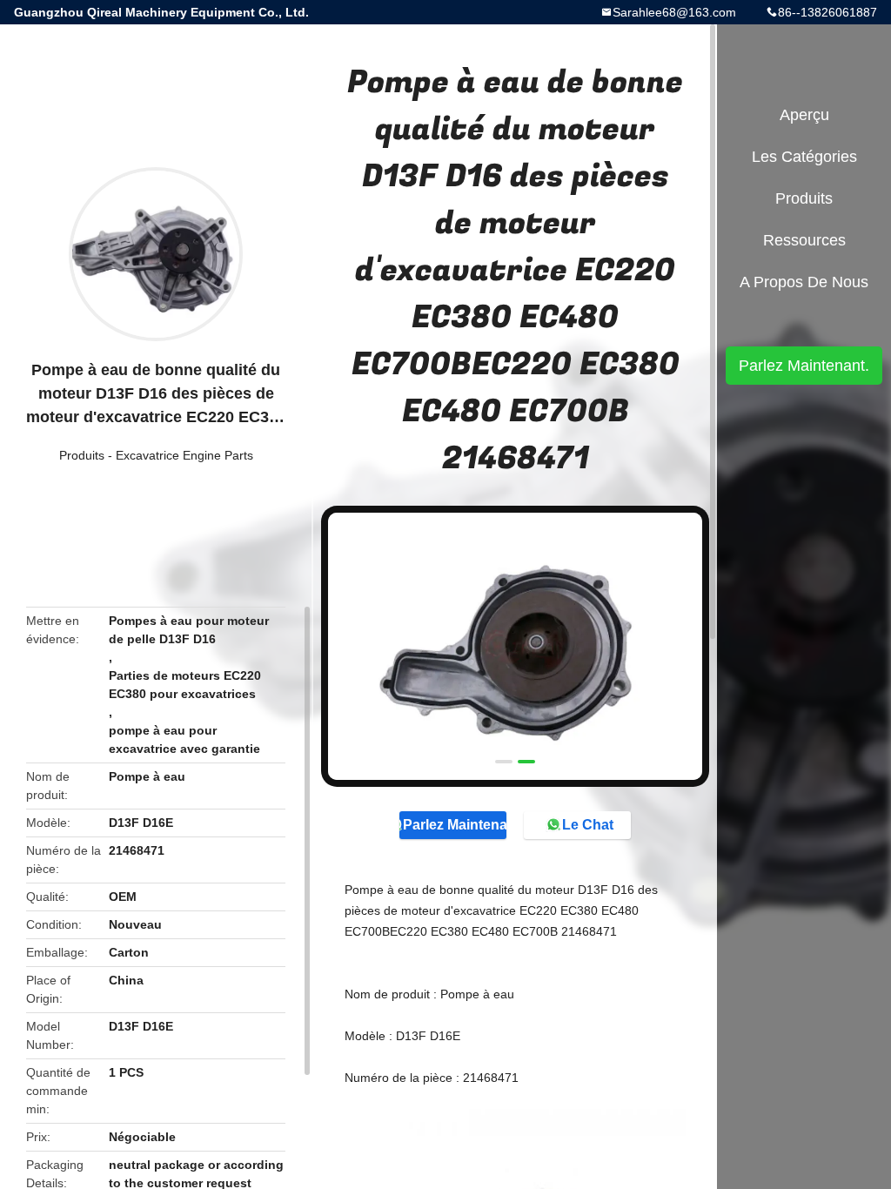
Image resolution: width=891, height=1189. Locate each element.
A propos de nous (804, 282)
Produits (81, 455)
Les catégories (804, 156)
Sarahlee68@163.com (674, 12)
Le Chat (587, 824)
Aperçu (804, 115)
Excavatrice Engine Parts (184, 455)
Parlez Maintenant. (454, 824)
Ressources (804, 240)
